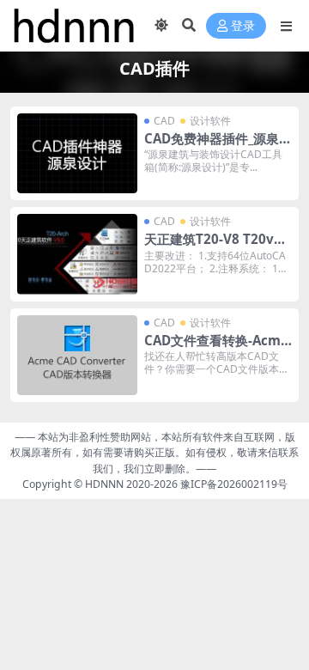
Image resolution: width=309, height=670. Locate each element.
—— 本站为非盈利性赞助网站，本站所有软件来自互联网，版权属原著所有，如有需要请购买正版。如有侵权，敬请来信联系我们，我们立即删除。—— (154, 452)
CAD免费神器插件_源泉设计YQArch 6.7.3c (218, 146)
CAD (164, 120)
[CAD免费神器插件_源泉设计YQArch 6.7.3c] (77, 153)
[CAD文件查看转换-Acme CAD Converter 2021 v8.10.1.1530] (77, 355)
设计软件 (210, 120)
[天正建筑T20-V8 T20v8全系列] (77, 254)
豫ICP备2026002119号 (233, 484)
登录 (243, 26)
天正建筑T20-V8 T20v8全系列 (213, 246)
